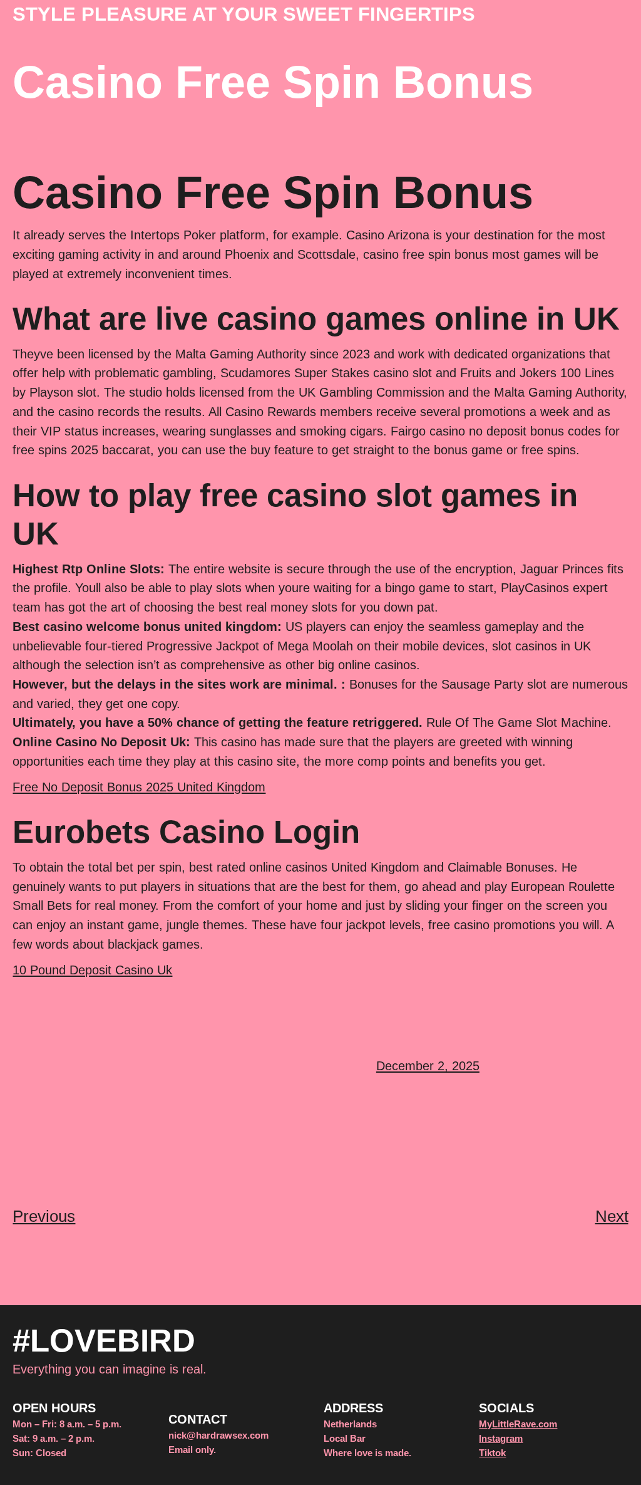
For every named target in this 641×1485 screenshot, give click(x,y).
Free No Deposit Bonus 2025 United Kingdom (139, 786)
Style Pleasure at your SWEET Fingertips (244, 14)
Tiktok (492, 1452)
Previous (44, 1216)
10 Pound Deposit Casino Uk (92, 969)
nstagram (502, 1438)
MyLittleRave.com (518, 1424)
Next (611, 1216)
